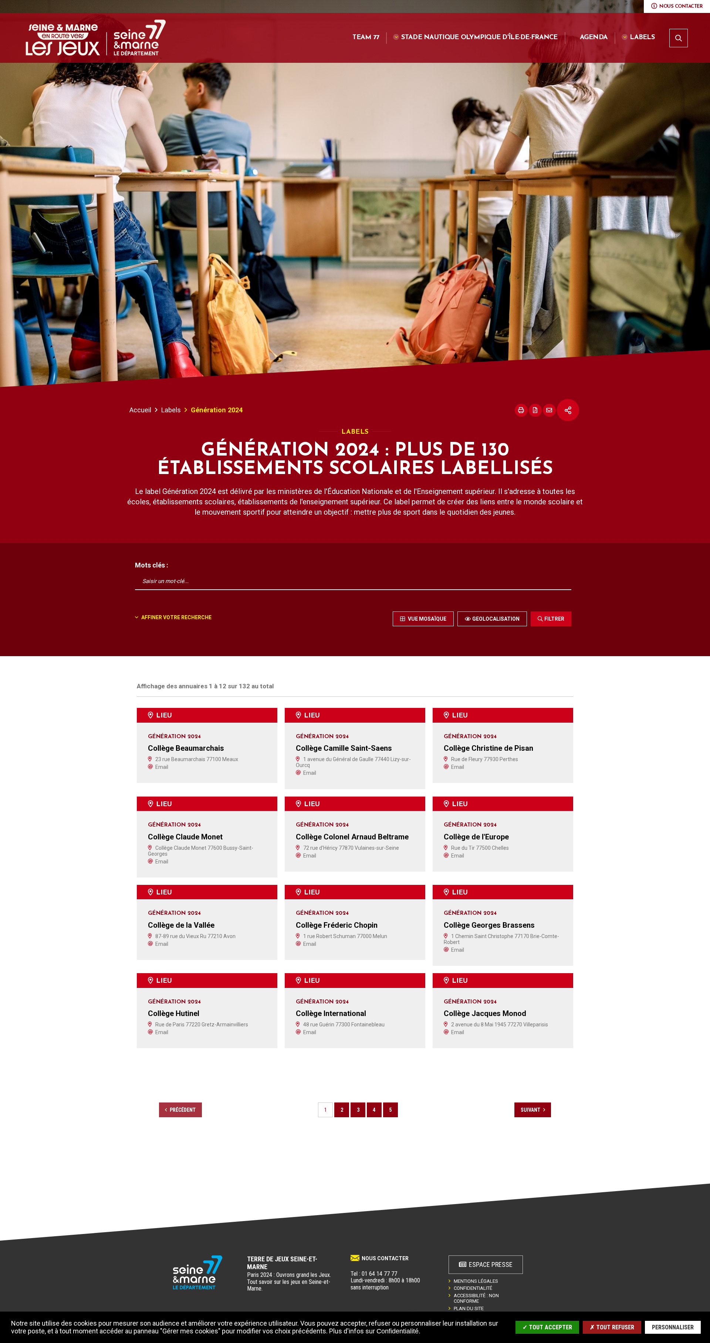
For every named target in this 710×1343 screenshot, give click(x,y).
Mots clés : (151, 565)
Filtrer (554, 619)
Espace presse (491, 1264)
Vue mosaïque (426, 619)
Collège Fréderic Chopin (337, 925)
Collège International (331, 1013)
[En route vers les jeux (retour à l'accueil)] (95, 37)
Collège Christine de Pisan (488, 748)
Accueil (140, 410)
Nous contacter (385, 1258)
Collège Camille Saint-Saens (344, 748)
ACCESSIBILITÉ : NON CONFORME (476, 1298)
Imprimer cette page (521, 410)
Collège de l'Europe (476, 836)
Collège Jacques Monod (485, 1013)
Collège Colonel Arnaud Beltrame (352, 836)
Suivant (531, 1110)
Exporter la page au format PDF (535, 410)
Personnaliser (673, 1327)
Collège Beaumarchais (186, 748)
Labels (171, 410)
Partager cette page (568, 410)
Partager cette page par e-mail (549, 410)
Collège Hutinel (173, 1013)
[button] (475, 38)
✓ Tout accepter (547, 1327)
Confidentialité (473, 1288)
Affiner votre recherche (176, 617)
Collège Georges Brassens (489, 925)
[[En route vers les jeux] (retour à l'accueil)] (198, 1272)
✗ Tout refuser (612, 1327)
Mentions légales (476, 1281)
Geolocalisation (496, 619)
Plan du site (469, 1308)
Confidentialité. (398, 1331)
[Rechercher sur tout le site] (678, 38)
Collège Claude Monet (185, 836)
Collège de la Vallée (181, 925)
